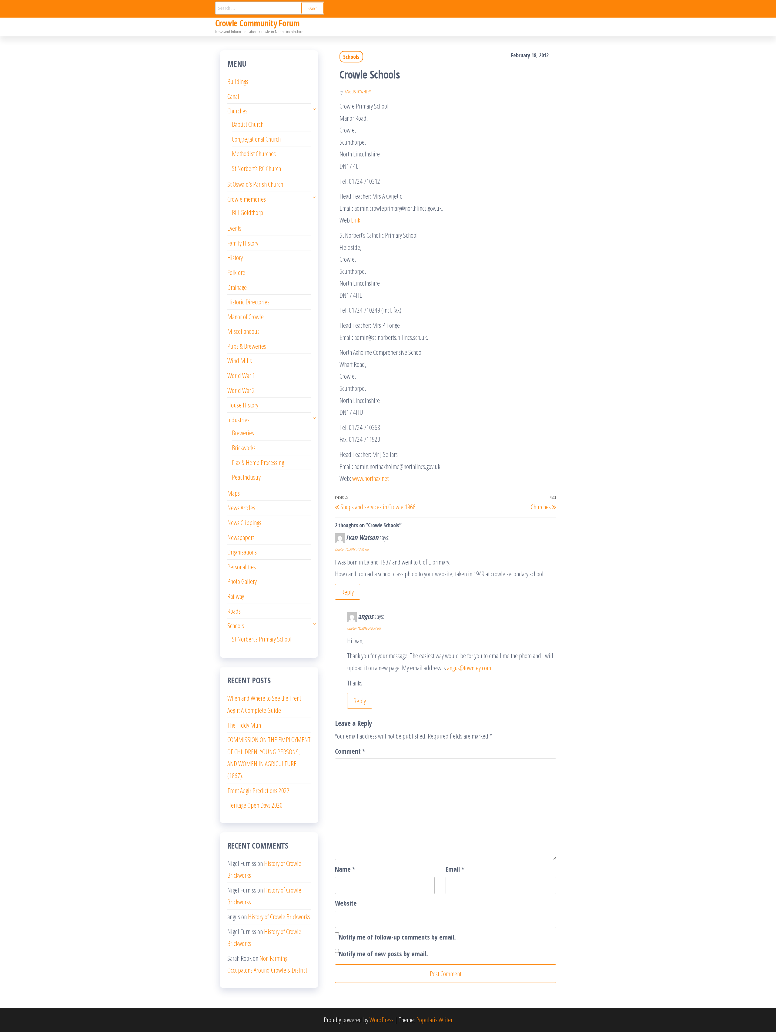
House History (242, 404)
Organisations (242, 551)
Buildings (237, 81)
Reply (347, 591)
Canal (233, 96)
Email (455, 868)
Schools (351, 56)
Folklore (236, 272)
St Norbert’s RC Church (256, 168)
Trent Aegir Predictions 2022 (258, 790)
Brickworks (244, 447)
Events (234, 228)
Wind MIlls (239, 360)
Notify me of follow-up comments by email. (397, 936)
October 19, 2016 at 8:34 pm (364, 628)
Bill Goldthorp (247, 212)
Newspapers (241, 537)
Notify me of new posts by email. (383, 953)
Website (346, 902)
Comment (350, 751)
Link (355, 219)
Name (345, 868)
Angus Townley (358, 92)
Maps (233, 493)
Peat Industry (246, 476)
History (235, 257)
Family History (242, 242)
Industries (238, 419)
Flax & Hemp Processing (258, 462)
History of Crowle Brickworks (279, 916)
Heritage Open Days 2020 (255, 804)
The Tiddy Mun (244, 724)
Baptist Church (247, 124)
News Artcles (241, 507)
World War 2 (241, 390)
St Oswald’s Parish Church (255, 184)
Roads (234, 610)
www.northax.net (370, 478)
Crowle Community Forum (257, 23)
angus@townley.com (469, 667)
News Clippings (244, 522)
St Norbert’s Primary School (262, 638)
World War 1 (241, 375)
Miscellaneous (243, 331)
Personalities (241, 566)
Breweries (243, 432)
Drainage (237, 287)
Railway (235, 596)
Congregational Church (256, 138)
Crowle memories (246, 198)
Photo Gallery (242, 581)
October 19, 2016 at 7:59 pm (352, 549)
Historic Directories (248, 301)
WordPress (381, 1019)
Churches (237, 110)
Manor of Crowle (245, 316)
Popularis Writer (434, 1019)
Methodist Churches (254, 153)
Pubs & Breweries (246, 345)
